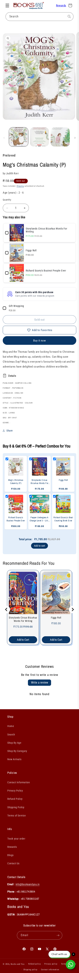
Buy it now (39, 340)
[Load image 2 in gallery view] (39, 136)
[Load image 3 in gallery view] (60, 136)
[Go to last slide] (6, 609)
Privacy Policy (15, 790)
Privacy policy (51, 964)
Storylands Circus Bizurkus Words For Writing (23, 619)
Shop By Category (17, 751)
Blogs (10, 855)
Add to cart (39, 545)
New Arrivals (14, 759)
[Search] (69, 16)
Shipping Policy (15, 807)
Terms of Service (16, 815)
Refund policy (34, 964)
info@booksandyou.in (28, 884)
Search (11, 734)
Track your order (16, 838)
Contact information (50, 969)
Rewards (61, 5)
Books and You (17, 964)
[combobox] (39, 16)
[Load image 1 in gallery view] (18, 136)
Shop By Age (14, 742)
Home (10, 726)
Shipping (20, 186)
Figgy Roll (56, 617)
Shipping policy (30, 969)
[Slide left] (4, 138)
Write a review (39, 682)
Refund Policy (15, 798)
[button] (7, 5)
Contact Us (13, 863)
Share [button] (9, 430)
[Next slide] (72, 609)
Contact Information (18, 782)
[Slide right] (75, 138)
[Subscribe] (58, 935)
